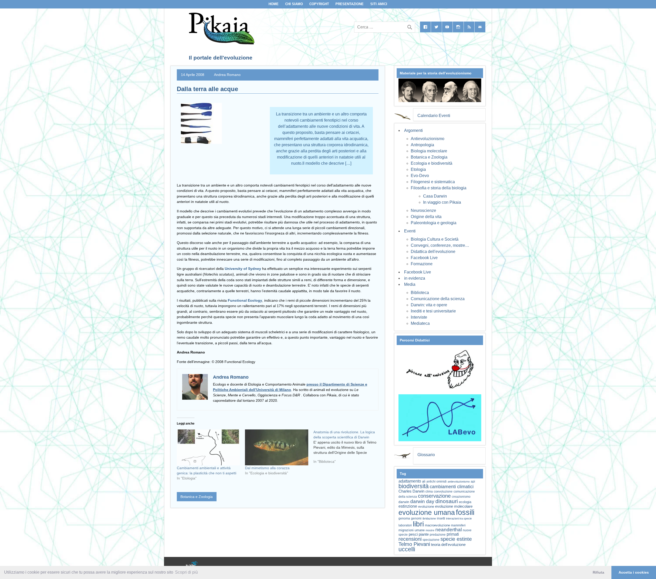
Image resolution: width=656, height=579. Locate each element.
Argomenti (413, 130)
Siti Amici (378, 4)
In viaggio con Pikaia (442, 202)
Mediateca (420, 323)
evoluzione (426, 506)
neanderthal (448, 529)
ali (423, 481)
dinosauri (446, 501)
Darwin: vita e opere (429, 305)
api (473, 481)
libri (418, 524)
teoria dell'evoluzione (448, 544)
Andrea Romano (227, 75)
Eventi (410, 231)
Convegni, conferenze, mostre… (440, 245)
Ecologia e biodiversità (431, 163)
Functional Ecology (245, 300)
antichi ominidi (436, 481)
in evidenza (414, 278)
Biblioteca (420, 292)
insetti (441, 518)
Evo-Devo (420, 175)
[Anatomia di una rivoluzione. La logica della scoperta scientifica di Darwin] (347, 448)
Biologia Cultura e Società (434, 239)
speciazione (431, 540)
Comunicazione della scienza (438, 299)
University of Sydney (243, 269)
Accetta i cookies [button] (634, 572)
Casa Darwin (435, 196)
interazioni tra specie (459, 518)
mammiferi (458, 525)
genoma (404, 518)
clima (429, 491)
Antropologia (422, 145)
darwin (403, 502)
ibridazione (429, 518)
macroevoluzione (437, 525)
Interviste (419, 317)
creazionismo (461, 496)
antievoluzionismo (459, 481)
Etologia (418, 169)
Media (409, 284)
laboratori (405, 525)
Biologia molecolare (429, 151)
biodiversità (413, 486)
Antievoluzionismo (427, 138)
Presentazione (349, 4)
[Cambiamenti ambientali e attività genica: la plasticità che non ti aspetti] (208, 447)
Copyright (319, 4)
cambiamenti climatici (452, 486)
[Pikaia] (221, 43)
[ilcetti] (192, 565)
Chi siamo (294, 4)
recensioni (410, 539)
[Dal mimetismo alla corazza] (276, 447)
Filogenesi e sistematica (433, 182)
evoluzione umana (426, 512)
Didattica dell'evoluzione (433, 251)
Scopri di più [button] (186, 572)
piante (424, 534)
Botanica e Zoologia (196, 497)
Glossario (426, 455)
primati (453, 534)
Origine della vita (426, 216)
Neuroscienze (423, 210)
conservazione (434, 496)
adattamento (409, 481)
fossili (465, 512)
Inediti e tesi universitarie (433, 311)
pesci (413, 534)
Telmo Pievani (414, 544)
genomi (416, 518)
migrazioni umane (411, 530)
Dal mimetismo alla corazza (267, 468)
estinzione (407, 506)
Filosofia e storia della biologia (438, 188)
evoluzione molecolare (454, 506)
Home (274, 4)
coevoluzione (443, 491)
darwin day (422, 501)
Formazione (422, 264)
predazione (438, 534)
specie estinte (456, 539)
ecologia (465, 502)
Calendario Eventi (433, 115)
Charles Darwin (411, 491)
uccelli (406, 549)
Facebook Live (424, 258)
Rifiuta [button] (598, 572)
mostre (430, 530)
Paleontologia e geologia (433, 223)
